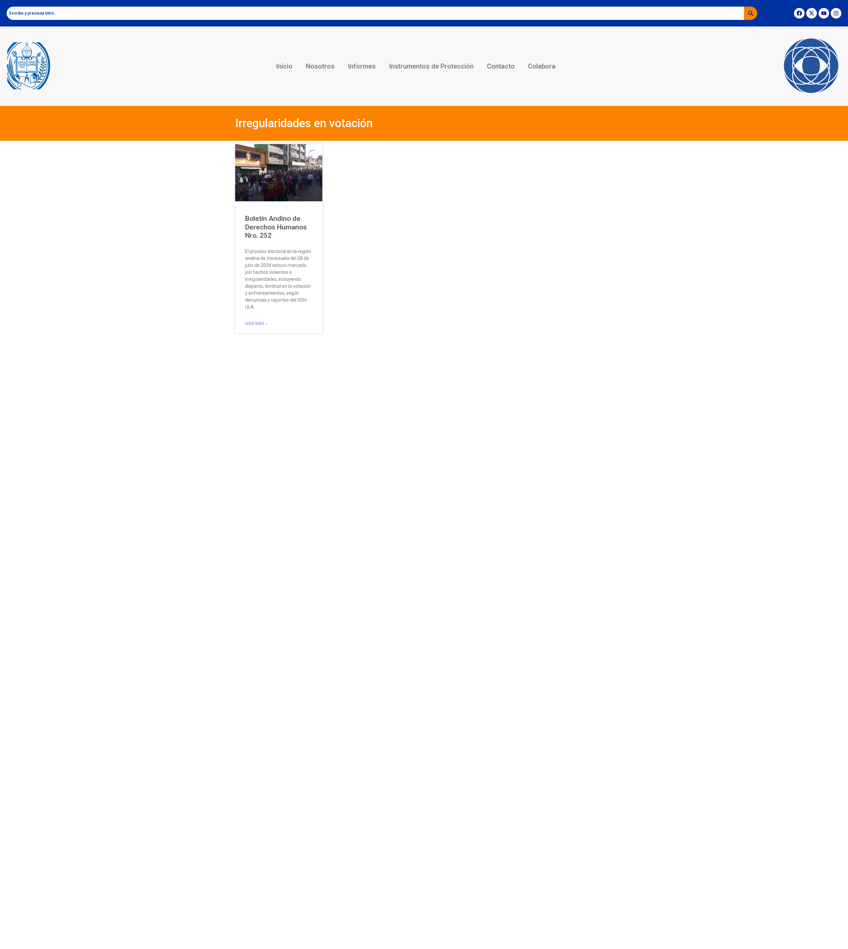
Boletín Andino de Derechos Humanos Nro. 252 (276, 227)
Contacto (501, 66)
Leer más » (256, 323)
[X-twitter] (811, 13)
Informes (362, 66)
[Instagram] (836, 13)
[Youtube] (824, 13)
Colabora (542, 66)
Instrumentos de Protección (431, 66)
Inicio (284, 66)
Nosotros (320, 66)
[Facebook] (799, 13)
